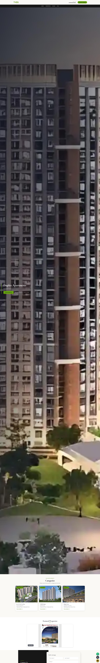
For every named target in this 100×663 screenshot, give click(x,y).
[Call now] (97, 657)
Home (42, 6)
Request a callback (82, 2)
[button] (26, 598)
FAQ (58, 6)
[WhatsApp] (97, 654)
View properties (8, 292)
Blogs (53, 6)
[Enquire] (97, 660)
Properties (48, 6)
